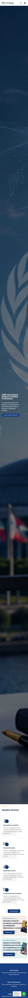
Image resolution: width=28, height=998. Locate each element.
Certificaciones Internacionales (12, 893)
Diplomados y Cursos (9, 871)
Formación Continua (9, 848)
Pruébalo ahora (9, 954)
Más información (14, 911)
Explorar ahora (8, 932)
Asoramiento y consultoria (11, 825)
